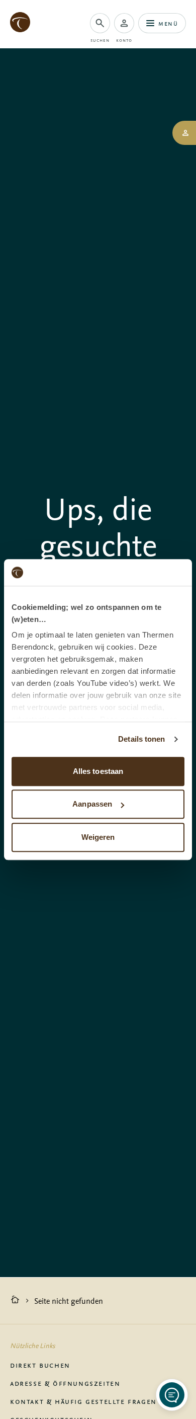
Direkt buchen (40, 1364)
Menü (168, 23)
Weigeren (98, 837)
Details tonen (141, 739)
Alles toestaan (98, 771)
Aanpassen (92, 804)
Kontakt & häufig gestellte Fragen (83, 1400)
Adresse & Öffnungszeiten (65, 1382)
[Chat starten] (172, 1395)
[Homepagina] (15, 1301)
